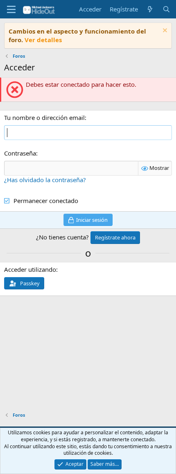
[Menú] (11, 9)
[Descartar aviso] (163, 31)
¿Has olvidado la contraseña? (45, 180)
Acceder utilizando (30, 269)
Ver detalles (43, 40)
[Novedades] (150, 9)
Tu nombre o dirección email (44, 117)
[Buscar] (166, 9)
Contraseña (20, 153)
